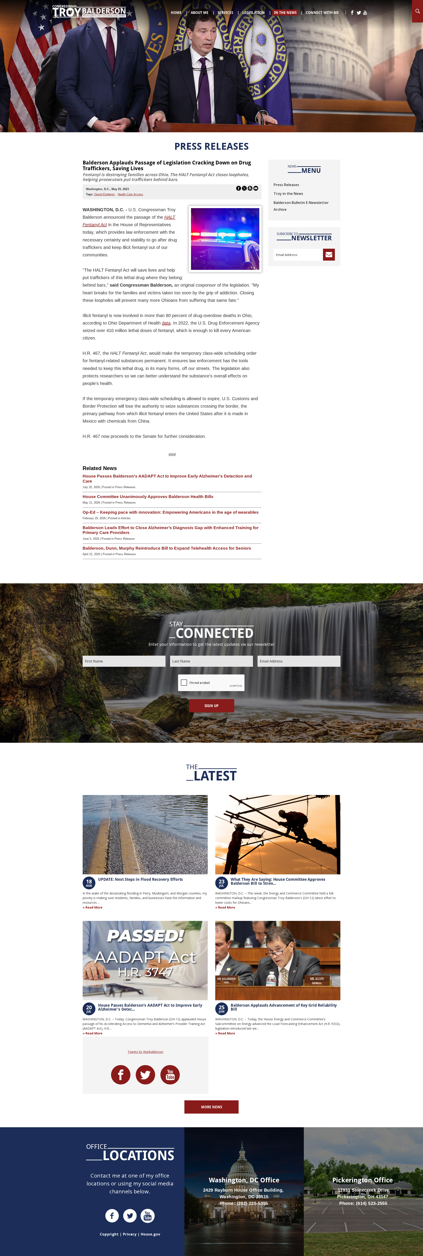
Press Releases (286, 184)
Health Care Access (130, 194)
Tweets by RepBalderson (145, 1052)
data (166, 323)
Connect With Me (322, 12)
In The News (285, 12)
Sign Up (211, 705)
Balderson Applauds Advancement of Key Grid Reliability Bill (284, 1007)
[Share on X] (244, 189)
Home (176, 12)
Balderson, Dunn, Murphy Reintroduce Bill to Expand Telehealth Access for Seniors (167, 548)
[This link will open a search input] (417, 11)
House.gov (150, 1234)
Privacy (129, 1234)
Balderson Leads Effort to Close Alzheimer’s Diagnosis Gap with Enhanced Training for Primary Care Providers (170, 530)
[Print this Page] (250, 189)
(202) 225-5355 (252, 1203)
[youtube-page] (365, 13)
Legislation (253, 12)
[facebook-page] (352, 13)
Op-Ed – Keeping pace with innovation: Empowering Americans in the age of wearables (171, 512)
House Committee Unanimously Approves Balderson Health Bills (148, 496)
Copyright (109, 1234)
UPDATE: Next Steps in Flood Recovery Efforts (140, 879)
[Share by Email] (255, 189)
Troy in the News (288, 193)
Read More (93, 907)
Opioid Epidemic (104, 194)
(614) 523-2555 (371, 1203)
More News (211, 1107)
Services (225, 12)
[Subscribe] (329, 255)
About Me (199, 12)
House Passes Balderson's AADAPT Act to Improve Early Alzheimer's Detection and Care (167, 478)
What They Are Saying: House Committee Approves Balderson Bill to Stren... (278, 881)
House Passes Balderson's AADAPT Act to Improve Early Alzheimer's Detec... (150, 1007)
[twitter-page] (359, 13)
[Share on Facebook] (238, 189)
